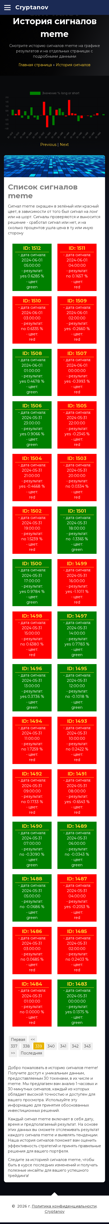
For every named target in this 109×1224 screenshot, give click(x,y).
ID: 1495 (77, 669)
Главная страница (35, 64)
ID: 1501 (77, 511)
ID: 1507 (77, 353)
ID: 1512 (32, 248)
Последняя (31, 1053)
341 (63, 1046)
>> (13, 1053)
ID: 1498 (32, 616)
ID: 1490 (32, 826)
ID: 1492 (32, 774)
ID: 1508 (32, 353)
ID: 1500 (32, 564)
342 (75, 1046)
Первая (18, 1039)
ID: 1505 (77, 406)
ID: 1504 (32, 458)
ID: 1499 (77, 564)
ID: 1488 (32, 879)
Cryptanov (31, 7)
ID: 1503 (77, 458)
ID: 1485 (77, 931)
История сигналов (73, 64)
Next (64, 144)
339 (38, 1046)
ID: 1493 (77, 721)
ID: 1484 (32, 984)
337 (14, 1046)
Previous (48, 144)
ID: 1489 (77, 826)
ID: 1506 (32, 406)
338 (26, 1046)
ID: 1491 (77, 774)
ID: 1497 (77, 616)
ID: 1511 (77, 248)
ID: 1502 (32, 511)
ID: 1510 (32, 301)
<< (33, 1039)
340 (51, 1046)
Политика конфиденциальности (64, 1206)
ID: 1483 (77, 984)
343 (87, 1046)
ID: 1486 (32, 931)
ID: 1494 (32, 721)
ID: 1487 (77, 879)
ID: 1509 (77, 301)
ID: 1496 (32, 669)
